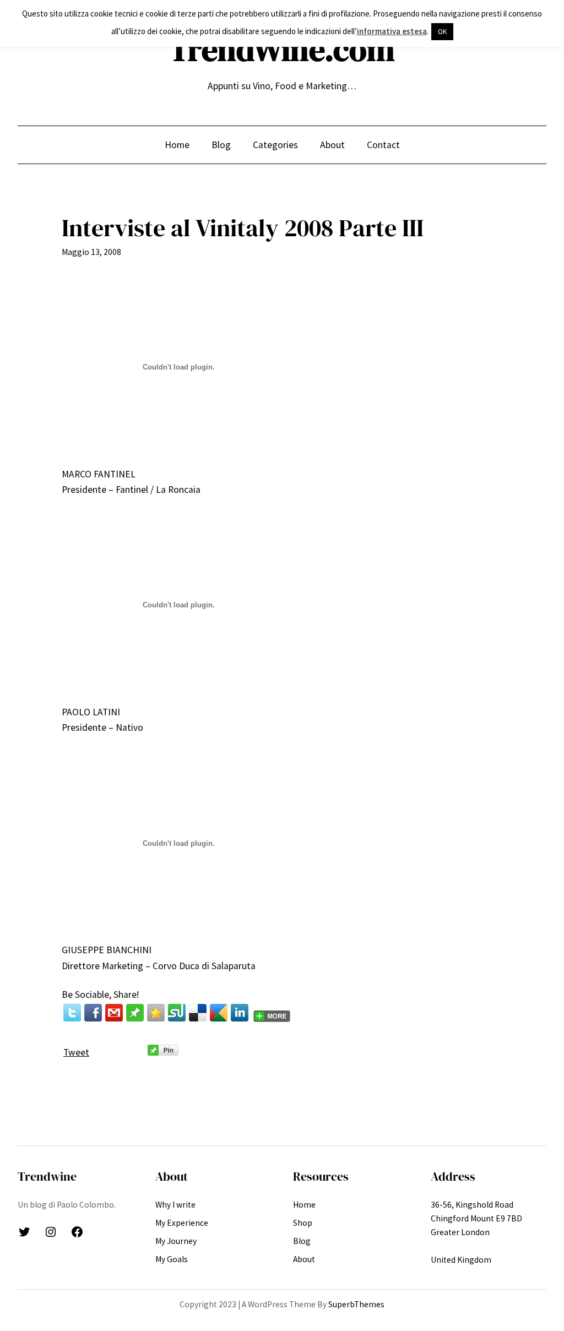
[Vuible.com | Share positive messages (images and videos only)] (135, 1018)
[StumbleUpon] (177, 1013)
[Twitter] (72, 1013)
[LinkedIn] (239, 1013)
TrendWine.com (282, 50)
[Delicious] (198, 1013)
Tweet (76, 1052)
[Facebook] (93, 1013)
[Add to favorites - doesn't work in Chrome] (156, 1013)
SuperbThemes (356, 1304)
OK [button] (442, 31)
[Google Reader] (218, 1013)
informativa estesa (392, 31)
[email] (114, 1013)
